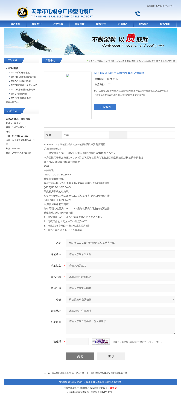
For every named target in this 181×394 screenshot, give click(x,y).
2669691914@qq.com (21, 153)
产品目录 (12, 60)
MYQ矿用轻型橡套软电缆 (23, 89)
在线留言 (160, 5)
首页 (90, 61)
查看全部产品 (12, 102)
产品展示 (99, 61)
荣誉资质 (79, 24)
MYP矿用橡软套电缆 (21, 98)
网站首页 (15, 24)
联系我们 (169, 5)
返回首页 (151, 5)
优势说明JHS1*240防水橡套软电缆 (111, 373)
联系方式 (12, 111)
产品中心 (58, 24)
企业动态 (122, 24)
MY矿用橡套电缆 (19, 94)
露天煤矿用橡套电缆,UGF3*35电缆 (68, 373)
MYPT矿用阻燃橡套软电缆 (23, 77)
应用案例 (90, 382)
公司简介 (37, 24)
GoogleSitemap (73, 392)
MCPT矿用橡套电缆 (20, 72)
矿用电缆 (110, 61)
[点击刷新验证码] (101, 342)
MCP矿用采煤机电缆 (21, 81)
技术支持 (101, 24)
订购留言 (105, 106)
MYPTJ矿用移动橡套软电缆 (24, 85)
